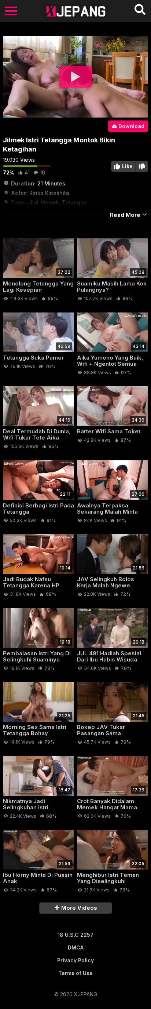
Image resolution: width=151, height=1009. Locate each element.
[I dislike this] (142, 166)
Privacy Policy (75, 960)
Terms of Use (75, 973)
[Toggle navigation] (11, 11)
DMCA (76, 947)
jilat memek (43, 202)
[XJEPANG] (75, 11)
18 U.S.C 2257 (75, 935)
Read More (126, 214)
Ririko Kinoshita (49, 193)
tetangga (74, 202)
